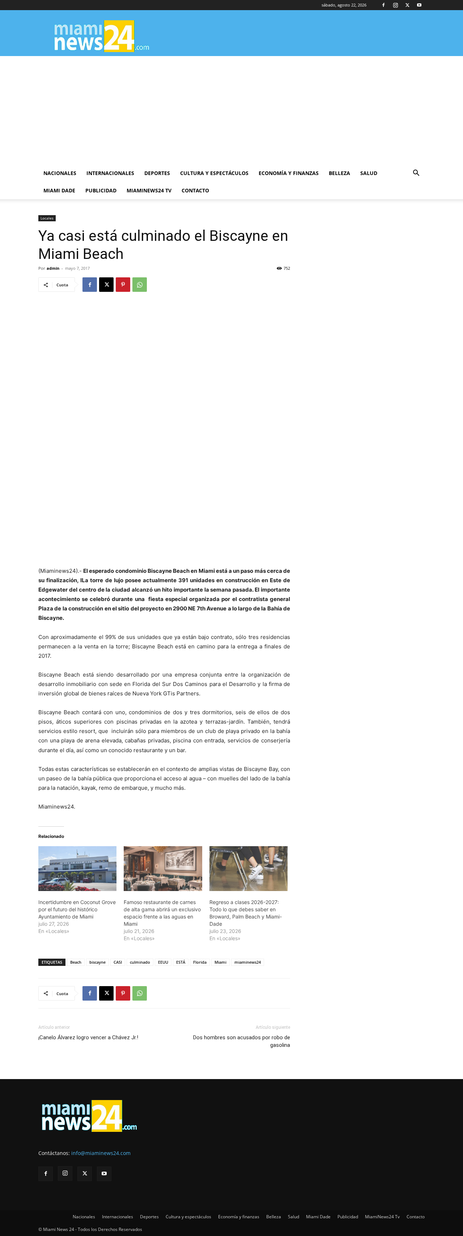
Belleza (339, 173)
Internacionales (110, 173)
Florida (200, 962)
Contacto (195, 190)
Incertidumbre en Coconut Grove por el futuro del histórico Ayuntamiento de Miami (77, 909)
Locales (47, 218)
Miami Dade (59, 190)
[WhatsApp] (139, 284)
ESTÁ (180, 962)
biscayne (97, 962)
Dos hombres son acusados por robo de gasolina (241, 1041)
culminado (140, 962)
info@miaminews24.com (101, 1153)
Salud (368, 173)
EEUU (163, 962)
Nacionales (59, 173)
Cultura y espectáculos (214, 173)
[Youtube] (419, 5)
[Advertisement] (231, 110)
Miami (220, 962)
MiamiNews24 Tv (149, 190)
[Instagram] (395, 5)
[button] (416, 173)
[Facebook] (383, 5)
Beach (75, 962)
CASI (118, 962)
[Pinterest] (123, 284)
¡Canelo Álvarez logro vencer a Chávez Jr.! (88, 1037)
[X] (407, 5)
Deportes (157, 173)
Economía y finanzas (289, 173)
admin (53, 268)
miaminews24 (247, 962)
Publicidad (100, 190)
